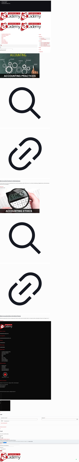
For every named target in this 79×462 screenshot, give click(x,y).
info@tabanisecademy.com (6, 3)
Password (43, 417)
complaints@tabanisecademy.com (5, 338)
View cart (8, 439)
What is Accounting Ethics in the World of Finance (10, 316)
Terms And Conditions (5, 35)
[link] (12, 49)
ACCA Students (2, 386)
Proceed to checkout (3, 439)
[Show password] (77, 419)
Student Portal (4, 365)
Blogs (2, 37)
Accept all (5, 442)
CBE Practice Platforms (5, 370)
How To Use (3, 39)
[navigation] (39, 434)
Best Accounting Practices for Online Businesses (10, 181)
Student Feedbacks (5, 42)
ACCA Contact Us (3, 385)
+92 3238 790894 (4, 2)
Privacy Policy (4, 36)
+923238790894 (2, 347)
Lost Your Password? (3, 452)
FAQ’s (2, 38)
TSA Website (4, 366)
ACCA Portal (3, 367)
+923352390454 (2, 342)
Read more (1, 186)
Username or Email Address (4, 445)
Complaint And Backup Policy (6, 351)
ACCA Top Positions (5, 43)
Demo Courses (4, 358)
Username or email (4, 417)
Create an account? (3, 426)
